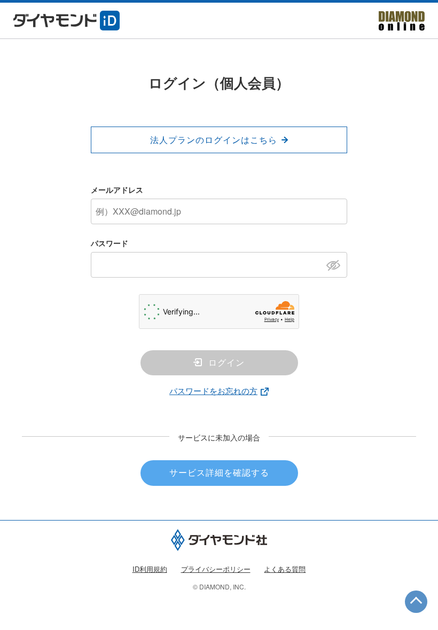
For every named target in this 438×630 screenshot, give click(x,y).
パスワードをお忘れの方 (213, 390)
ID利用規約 (149, 569)
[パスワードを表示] (336, 264)
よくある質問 (285, 569)
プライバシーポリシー (216, 569)
